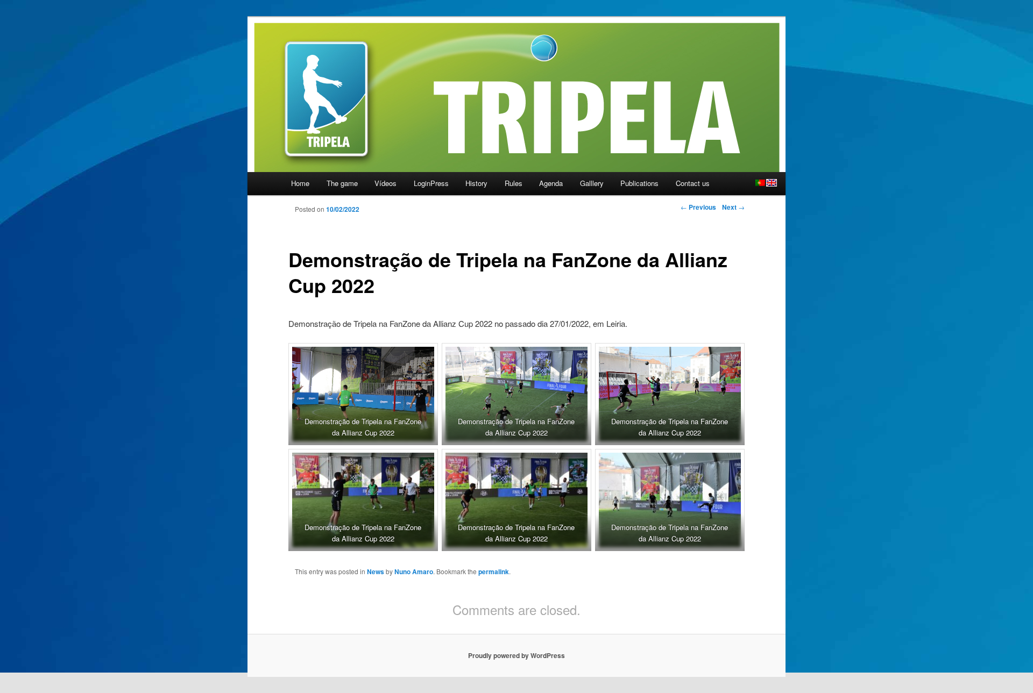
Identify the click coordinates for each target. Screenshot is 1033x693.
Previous (698, 207)
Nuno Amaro (413, 571)
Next (733, 207)
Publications (639, 183)
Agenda (551, 183)
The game (342, 183)
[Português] (760, 183)
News (375, 571)
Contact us (693, 183)
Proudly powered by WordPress (516, 655)
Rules (513, 183)
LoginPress (431, 183)
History (476, 183)
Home (300, 183)
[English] (771, 183)
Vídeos (385, 183)
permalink (493, 571)
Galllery (592, 183)
